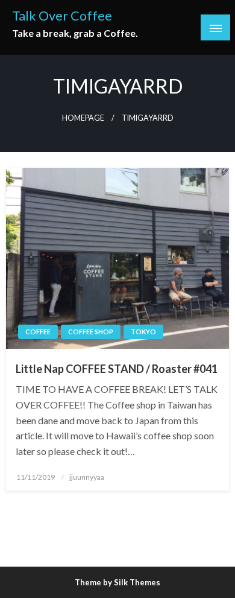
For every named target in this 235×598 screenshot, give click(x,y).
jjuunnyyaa (86, 477)
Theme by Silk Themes (117, 582)
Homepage (83, 117)
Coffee (38, 332)
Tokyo (143, 332)
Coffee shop (90, 332)
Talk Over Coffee (62, 16)
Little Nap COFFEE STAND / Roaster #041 (117, 368)
